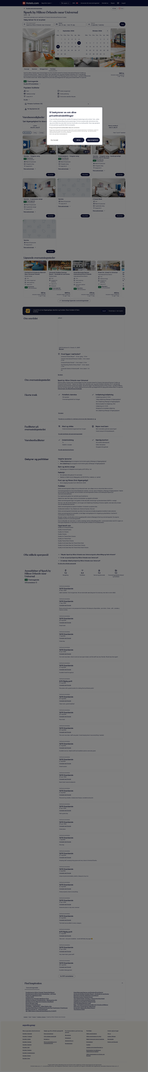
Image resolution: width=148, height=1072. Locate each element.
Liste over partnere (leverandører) (58, 134)
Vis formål (54, 140)
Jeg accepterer (92, 140)
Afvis (78, 140)
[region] (74, 126)
